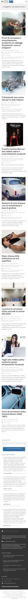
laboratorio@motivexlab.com (10, 583)
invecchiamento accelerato (13, 57)
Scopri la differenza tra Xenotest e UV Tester (12, 565)
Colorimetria (13, 369)
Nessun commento (7, 55)
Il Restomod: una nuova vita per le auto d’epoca (13, 98)
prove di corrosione (16, 58)
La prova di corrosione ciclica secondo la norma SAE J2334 (13, 311)
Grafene (12, 104)
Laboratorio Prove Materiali (17, 159)
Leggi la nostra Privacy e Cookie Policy (10, 586)
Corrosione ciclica (6, 52)
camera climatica (6, 109)
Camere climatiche (6, 158)
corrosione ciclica (18, 109)
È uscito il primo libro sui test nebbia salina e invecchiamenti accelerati (14, 151)
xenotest (16, 271)
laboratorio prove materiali (7, 165)
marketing (14, 102)
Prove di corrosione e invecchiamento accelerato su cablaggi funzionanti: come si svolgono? (12, 43)
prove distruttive (11, 271)
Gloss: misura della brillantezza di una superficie (10, 258)
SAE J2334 (18, 318)
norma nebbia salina (13, 320)
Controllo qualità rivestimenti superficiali (11, 265)
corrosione (5, 57)
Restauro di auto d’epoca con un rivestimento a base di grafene (13, 205)
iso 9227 (15, 217)
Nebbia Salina (7, 53)
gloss (9, 270)
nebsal (18, 111)
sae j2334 (11, 321)
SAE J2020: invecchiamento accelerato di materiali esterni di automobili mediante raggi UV (14, 569)
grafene (3, 110)
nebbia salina (9, 58)
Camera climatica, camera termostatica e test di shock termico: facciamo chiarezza (13, 556)
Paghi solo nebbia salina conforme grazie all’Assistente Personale (13, 362)
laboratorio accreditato (18, 164)
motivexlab (9, 111)
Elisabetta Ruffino (15, 50)
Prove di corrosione (16, 105)
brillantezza (5, 270)
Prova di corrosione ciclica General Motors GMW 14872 (14, 414)
